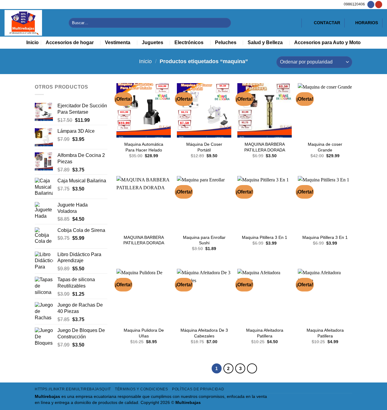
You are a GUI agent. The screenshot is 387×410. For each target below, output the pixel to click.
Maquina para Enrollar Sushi (204, 240)
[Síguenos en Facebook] (370, 4)
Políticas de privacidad (198, 389)
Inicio (32, 42)
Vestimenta (117, 42)
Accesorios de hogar (70, 42)
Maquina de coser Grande (325, 147)
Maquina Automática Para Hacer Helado (143, 147)
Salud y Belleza (265, 42)
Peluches (225, 42)
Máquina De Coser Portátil (204, 147)
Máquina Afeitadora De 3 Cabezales (204, 333)
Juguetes (152, 42)
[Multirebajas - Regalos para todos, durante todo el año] (32, 23)
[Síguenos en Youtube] (378, 4)
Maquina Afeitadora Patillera (264, 333)
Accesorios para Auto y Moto (327, 42)
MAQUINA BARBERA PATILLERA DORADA (264, 147)
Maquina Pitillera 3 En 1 (264, 237)
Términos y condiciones (141, 389)
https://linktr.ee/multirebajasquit (73, 389)
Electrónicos (188, 42)
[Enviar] (225, 23)
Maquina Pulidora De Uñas (144, 333)
